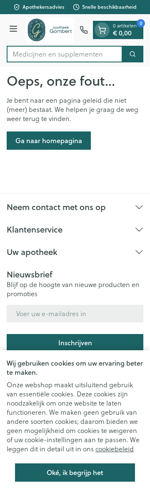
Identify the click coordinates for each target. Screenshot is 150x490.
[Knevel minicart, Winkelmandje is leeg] (102, 29)
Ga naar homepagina (48, 140)
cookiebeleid (114, 448)
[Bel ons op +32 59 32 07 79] (84, 30)
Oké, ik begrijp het (75, 472)
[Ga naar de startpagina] (49, 29)
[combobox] (64, 54)
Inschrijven (75, 342)
